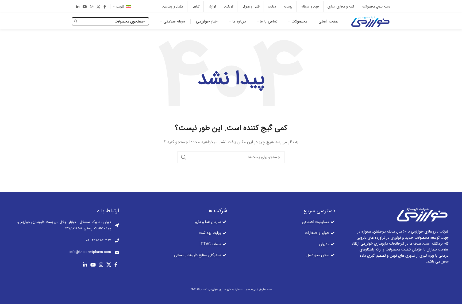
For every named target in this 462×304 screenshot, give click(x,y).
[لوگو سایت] (369, 21)
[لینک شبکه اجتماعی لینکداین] (78, 6)
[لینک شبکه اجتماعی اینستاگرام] (91, 6)
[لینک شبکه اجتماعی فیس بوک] (104, 6)
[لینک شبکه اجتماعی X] (98, 6)
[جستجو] (184, 157)
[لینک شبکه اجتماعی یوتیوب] (84, 6)
